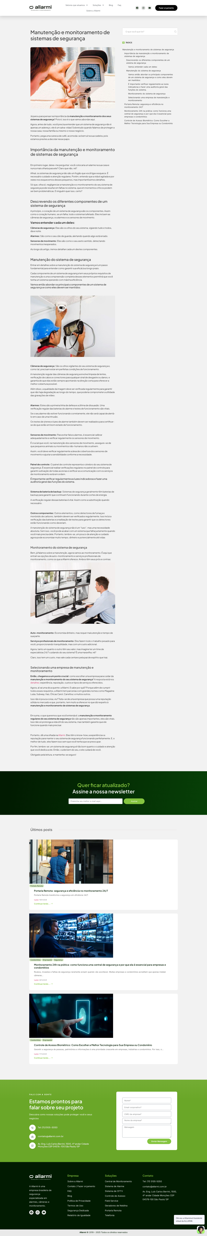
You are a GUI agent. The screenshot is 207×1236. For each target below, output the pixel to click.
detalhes (34, 682)
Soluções (97, 5)
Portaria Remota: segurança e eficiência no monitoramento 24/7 (143, 105)
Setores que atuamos (75, 5)
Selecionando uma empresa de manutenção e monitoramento (149, 99)
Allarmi (61, 735)
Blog (111, 5)
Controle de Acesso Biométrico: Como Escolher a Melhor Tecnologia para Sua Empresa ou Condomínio (148, 122)
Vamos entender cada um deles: (142, 67)
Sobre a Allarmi (93, 10)
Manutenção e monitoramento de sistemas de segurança (148, 49)
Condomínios (35, 960)
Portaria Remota (36, 886)
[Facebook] (137, 8)
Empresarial (47, 960)
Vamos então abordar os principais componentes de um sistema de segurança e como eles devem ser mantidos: (150, 77)
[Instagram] (143, 8)
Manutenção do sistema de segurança (143, 70)
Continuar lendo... (42, 903)
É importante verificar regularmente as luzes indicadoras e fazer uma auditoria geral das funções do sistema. (148, 87)
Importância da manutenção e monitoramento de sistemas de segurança (146, 54)
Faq (119, 5)
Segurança (58, 960)
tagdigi (36, 900)
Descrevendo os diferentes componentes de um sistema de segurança (148, 61)
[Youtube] (149, 8)
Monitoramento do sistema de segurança (146, 93)
